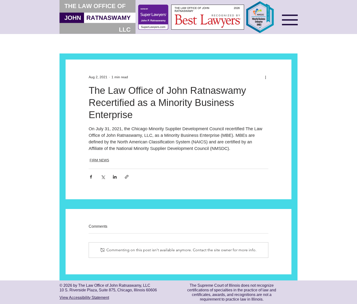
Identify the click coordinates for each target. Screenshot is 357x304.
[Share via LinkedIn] (114, 176)
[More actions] (265, 77)
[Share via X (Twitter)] (103, 176)
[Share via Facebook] (91, 176)
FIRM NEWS (99, 160)
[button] (290, 20)
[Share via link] (126, 176)
